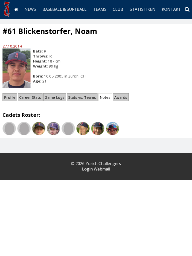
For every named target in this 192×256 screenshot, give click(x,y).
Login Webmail (96, 169)
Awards (120, 97)
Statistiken (143, 9)
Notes (105, 97)
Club (118, 9)
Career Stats (30, 97)
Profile (10, 97)
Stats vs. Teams (82, 97)
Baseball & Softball (64, 9)
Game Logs (54, 97)
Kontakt (171, 9)
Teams (99, 9)
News (30, 9)
